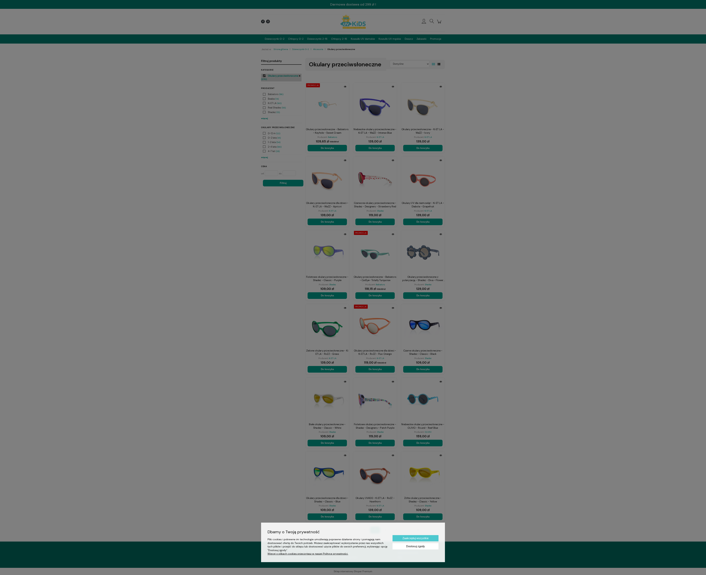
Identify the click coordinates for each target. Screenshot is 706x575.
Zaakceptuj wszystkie (415, 538)
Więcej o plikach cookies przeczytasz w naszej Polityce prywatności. (308, 553)
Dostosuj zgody (415, 546)
